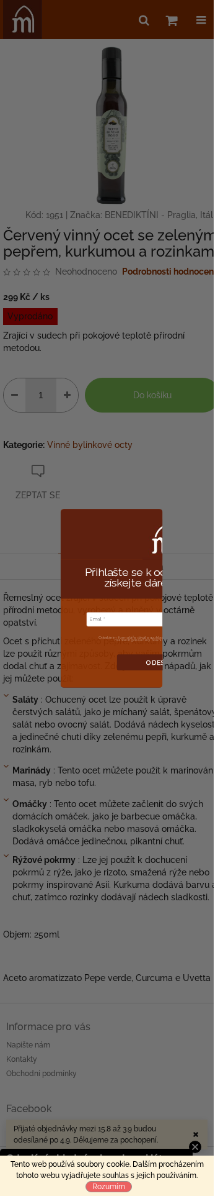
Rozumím (108, 1186)
